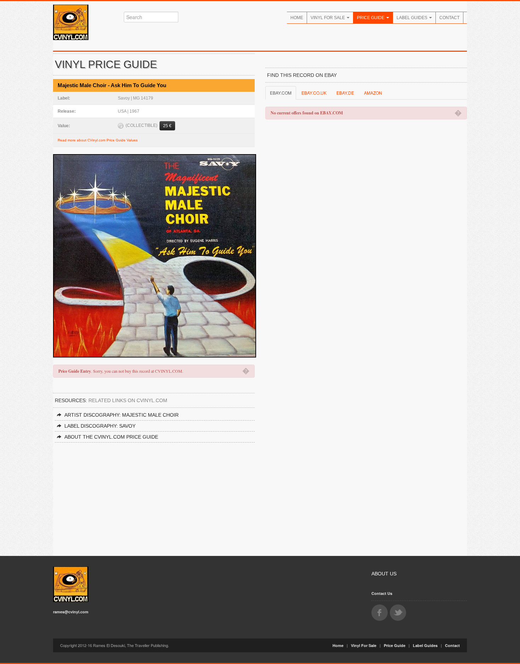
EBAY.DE (345, 93)
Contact (449, 17)
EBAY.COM (280, 93)
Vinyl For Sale (328, 17)
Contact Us (381, 593)
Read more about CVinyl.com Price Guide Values (98, 140)
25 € (167, 125)
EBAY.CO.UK (314, 93)
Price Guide (371, 17)
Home (296, 17)
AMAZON (373, 93)
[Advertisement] (154, 495)
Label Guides (412, 17)
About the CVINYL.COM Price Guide (111, 437)
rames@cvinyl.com (70, 611)
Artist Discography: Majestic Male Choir (121, 415)
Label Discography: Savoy (99, 426)
